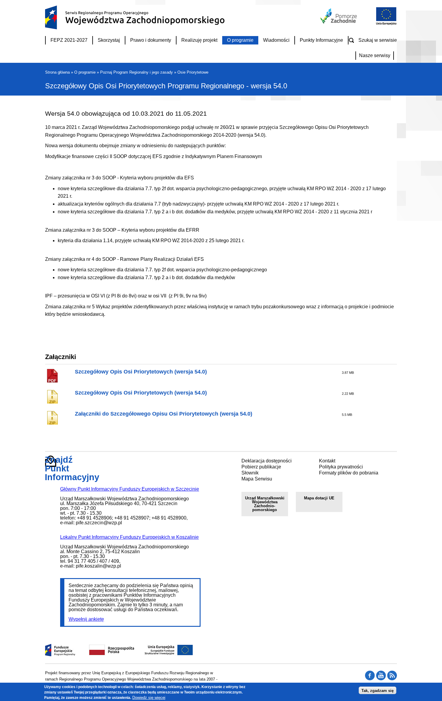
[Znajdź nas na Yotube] (381, 679)
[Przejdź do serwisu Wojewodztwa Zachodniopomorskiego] (339, 21)
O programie (85, 72)
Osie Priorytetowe (192, 72)
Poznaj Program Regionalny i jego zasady (136, 72)
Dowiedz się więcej (148, 697)
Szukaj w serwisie (377, 40)
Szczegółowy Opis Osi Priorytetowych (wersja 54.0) (141, 372)
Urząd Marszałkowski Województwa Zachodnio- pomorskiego (264, 504)
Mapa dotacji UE (319, 498)
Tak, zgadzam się (377, 690)
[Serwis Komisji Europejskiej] (162, 654)
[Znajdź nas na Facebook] (392, 679)
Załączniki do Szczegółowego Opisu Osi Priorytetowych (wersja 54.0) (163, 414)
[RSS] (370, 679)
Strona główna (57, 72)
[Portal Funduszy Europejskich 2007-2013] (60, 654)
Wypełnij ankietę (86, 619)
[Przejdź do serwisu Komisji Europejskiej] (385, 24)
